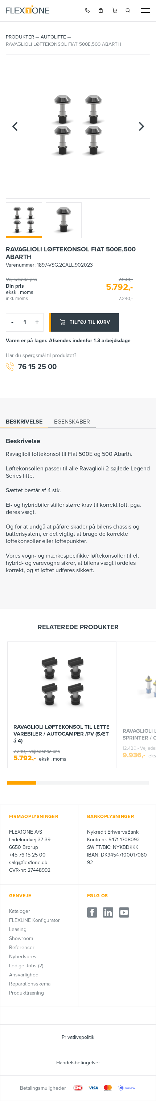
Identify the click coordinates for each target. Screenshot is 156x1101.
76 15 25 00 (37, 367)
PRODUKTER (20, 37)
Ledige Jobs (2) (26, 966)
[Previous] (15, 126)
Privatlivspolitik (78, 1037)
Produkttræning (26, 993)
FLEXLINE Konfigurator (34, 920)
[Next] (141, 126)
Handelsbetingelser (78, 1063)
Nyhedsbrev (23, 957)
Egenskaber (72, 421)
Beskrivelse (24, 421)
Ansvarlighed (23, 975)
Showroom (21, 938)
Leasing (17, 929)
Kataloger (19, 911)
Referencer (21, 947)
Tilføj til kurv (90, 322)
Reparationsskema (29, 984)
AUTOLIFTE (53, 37)
